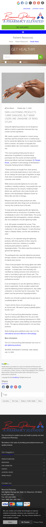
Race (40, 401)
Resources (5, 462)
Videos (25, 62)
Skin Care (15, 401)
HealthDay (16, 377)
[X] (30, 2)
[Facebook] (22, 2)
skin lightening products (13, 345)
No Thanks (25, 522)
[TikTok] (42, 2)
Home (11, 41)
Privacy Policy (6, 475)
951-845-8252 (22, 27)
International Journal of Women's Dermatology (20, 333)
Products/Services (8, 459)
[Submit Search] (40, 57)
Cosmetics (6, 401)
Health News (12, 62)
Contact (4, 469)
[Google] (18, 3)
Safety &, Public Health (28, 401)
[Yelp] (38, 2)
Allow (10, 522)
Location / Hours (38, 8)
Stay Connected (7, 465)
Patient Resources (21, 41)
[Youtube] (34, 2)
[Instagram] (26, 2)
